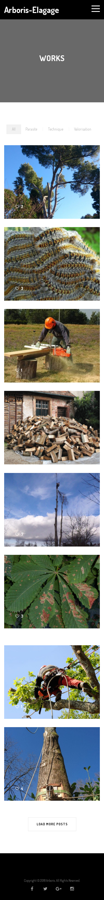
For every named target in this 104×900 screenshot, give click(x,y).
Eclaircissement (26, 677)
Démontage (19, 505)
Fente (11, 423)
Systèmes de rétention (35, 759)
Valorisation (82, 129)
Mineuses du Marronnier (36, 587)
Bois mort (17, 177)
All (14, 129)
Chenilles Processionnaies (39, 259)
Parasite (31, 129)
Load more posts (52, 824)
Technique (55, 129)
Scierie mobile (23, 341)
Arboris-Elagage (31, 10)
